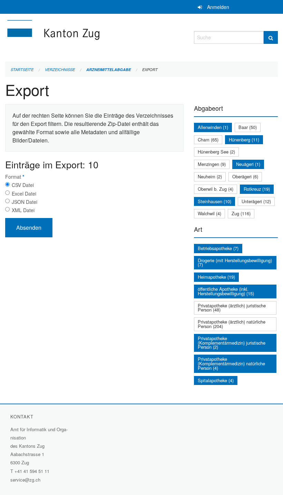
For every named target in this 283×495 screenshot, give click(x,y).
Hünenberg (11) (244, 139)
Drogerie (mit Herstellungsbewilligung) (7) (235, 262)
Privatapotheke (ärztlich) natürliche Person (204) (231, 323)
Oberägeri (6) (245, 176)
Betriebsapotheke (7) (218, 248)
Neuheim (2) (210, 176)
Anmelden (218, 6)
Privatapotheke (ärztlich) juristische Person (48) (232, 307)
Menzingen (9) (212, 164)
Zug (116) (241, 213)
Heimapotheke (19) (216, 277)
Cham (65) (208, 139)
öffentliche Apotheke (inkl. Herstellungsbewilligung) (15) (226, 291)
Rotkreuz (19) (257, 189)
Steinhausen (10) (214, 201)
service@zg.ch (25, 479)
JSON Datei (24, 201)
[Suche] (271, 37)
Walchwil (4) (209, 213)
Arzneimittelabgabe (108, 69)
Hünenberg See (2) (216, 151)
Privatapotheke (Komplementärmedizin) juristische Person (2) (231, 342)
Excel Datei (24, 193)
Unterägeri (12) (256, 201)
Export (150, 69)
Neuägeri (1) (248, 164)
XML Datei (23, 210)
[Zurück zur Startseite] (94, 36)
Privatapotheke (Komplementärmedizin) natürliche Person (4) (231, 363)
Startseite (22, 69)
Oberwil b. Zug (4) (215, 189)
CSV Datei (23, 184)
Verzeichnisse (60, 69)
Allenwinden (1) (213, 127)
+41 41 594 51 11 (31, 471)
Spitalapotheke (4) (216, 380)
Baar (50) (247, 127)
